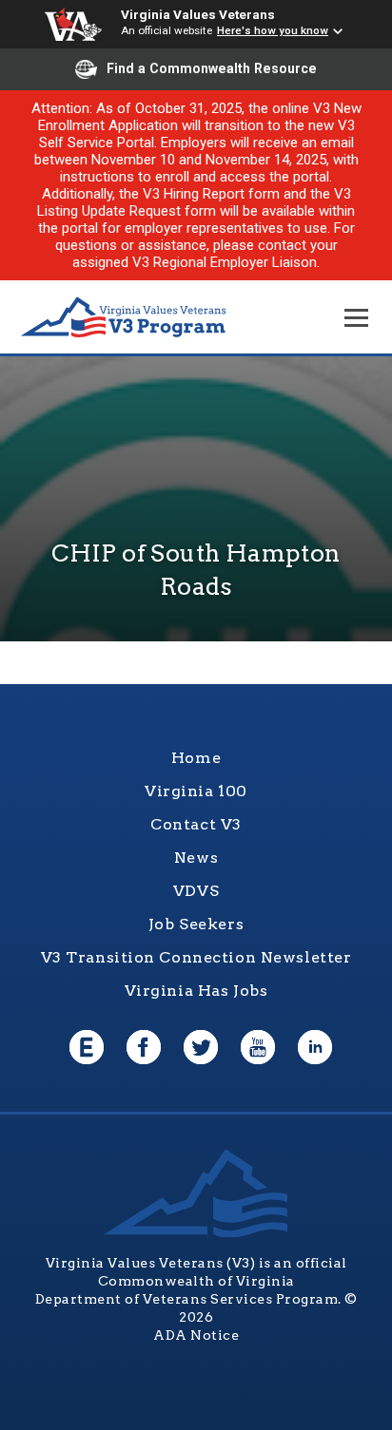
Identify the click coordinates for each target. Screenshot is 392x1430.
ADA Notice (196, 1335)
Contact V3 (196, 824)
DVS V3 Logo (123, 318)
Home (196, 758)
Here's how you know (272, 30)
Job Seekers (196, 924)
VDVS (196, 891)
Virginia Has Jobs (196, 991)
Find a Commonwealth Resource (212, 68)
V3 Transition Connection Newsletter (196, 957)
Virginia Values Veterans (198, 14)
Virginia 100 (196, 791)
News (196, 857)
